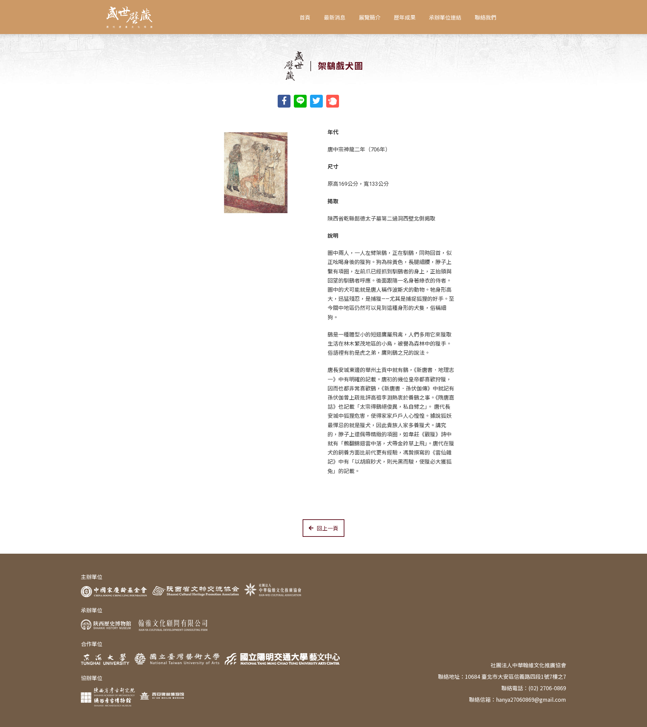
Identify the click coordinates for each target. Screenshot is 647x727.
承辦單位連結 (445, 17)
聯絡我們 (485, 17)
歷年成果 (404, 17)
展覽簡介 (369, 17)
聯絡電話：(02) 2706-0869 (533, 688)
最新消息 (334, 17)
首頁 (305, 17)
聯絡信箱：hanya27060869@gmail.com (517, 699)
